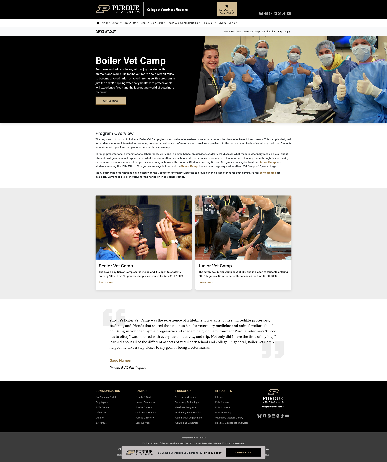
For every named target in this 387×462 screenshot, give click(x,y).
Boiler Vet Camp (106, 31)
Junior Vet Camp (251, 31)
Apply (287, 31)
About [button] (116, 22)
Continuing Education (186, 422)
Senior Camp (189, 166)
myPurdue (101, 422)
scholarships (268, 172)
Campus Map (142, 422)
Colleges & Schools (145, 412)
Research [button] (208, 22)
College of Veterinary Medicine (167, 9)
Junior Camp (268, 162)
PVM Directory (223, 412)
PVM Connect (222, 407)
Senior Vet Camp (232, 31)
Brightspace (102, 402)
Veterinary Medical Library (229, 417)
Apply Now (110, 100)
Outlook (100, 417)
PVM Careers (222, 402)
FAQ (280, 31)
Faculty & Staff (143, 397)
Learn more (106, 282)
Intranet (219, 397)
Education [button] (130, 22)
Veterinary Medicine (185, 397)
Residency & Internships (188, 412)
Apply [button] (105, 22)
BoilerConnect (103, 407)
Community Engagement (188, 417)
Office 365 (101, 412)
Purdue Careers (143, 407)
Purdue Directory (144, 417)
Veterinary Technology (187, 402)
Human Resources (145, 402)
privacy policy (212, 452)
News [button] (231, 22)
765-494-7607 (238, 443)
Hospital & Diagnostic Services (231, 422)
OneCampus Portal (106, 397)
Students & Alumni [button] (152, 22)
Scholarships (268, 31)
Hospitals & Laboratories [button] (183, 22)
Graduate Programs (185, 407)
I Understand (243, 452)
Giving (222, 22)
